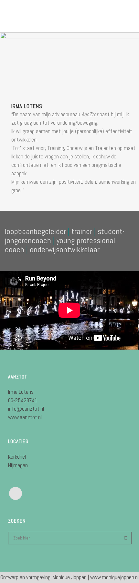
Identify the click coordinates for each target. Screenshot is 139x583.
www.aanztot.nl (25, 417)
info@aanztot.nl (26, 408)
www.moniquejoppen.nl (114, 577)
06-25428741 (22, 400)
